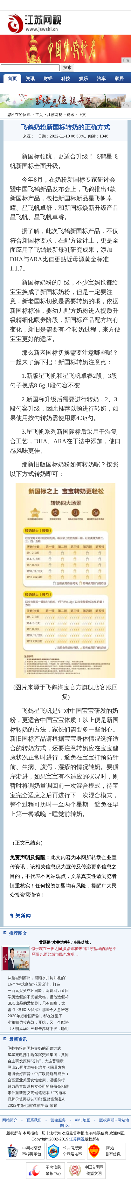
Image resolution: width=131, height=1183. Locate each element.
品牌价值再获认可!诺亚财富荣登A (36, 1099)
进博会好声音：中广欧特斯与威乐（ (38, 1074)
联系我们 (34, 1120)
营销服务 (58, 1120)
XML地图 (82, 1120)
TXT (67, 1125)
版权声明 (106, 1120)
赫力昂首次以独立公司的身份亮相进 (38, 1086)
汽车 (101, 78)
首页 (12, 78)
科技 (65, 78)
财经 (48, 78)
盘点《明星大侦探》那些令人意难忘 (38, 1009)
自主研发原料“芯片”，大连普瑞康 (36, 1061)
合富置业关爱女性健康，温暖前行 (36, 1080)
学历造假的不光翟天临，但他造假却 (38, 997)
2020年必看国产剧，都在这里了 (35, 1016)
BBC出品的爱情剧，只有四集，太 (36, 1003)
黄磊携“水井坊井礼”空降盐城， (66, 942)
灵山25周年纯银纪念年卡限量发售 (37, 1067)
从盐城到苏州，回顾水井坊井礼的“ (37, 978)
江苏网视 (54, 114)
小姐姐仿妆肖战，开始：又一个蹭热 (38, 1022)
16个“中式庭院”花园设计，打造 (34, 984)
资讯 (30, 78)
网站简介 (9, 1120)
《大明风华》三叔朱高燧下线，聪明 (38, 1028)
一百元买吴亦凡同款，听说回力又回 (38, 990)
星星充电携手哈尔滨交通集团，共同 (38, 1055)
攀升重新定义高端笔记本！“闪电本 (37, 1093)
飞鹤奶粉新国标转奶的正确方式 (34, 1048)
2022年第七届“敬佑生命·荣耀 (32, 1105)
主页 (39, 114)
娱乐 (83, 78)
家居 (119, 78)
